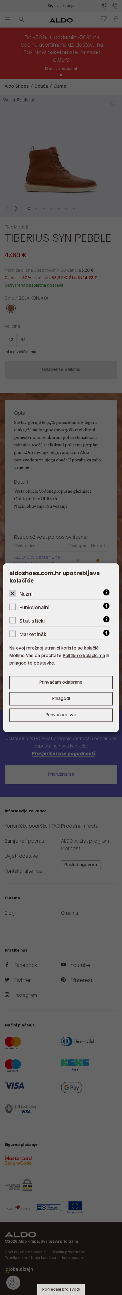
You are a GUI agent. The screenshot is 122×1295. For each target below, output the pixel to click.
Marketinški (33, 634)
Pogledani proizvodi (61, 1289)
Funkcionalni (34, 607)
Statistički (32, 621)
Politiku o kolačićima (84, 655)
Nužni (26, 594)
